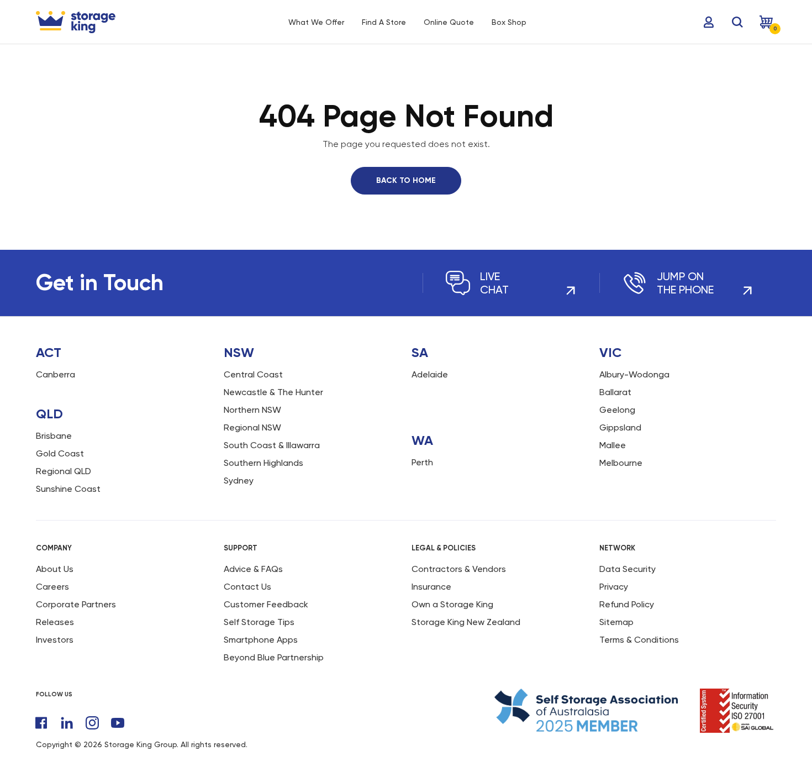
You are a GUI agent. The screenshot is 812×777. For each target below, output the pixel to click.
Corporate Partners (76, 604)
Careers (52, 586)
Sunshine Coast (68, 489)
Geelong (617, 410)
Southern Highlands (263, 463)
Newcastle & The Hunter (273, 392)
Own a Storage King (452, 604)
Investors (54, 639)
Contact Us (247, 586)
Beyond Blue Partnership (274, 657)
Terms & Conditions (639, 639)
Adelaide (430, 374)
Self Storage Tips (259, 622)
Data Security (627, 569)
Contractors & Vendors (459, 569)
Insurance (431, 586)
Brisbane (54, 436)
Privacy (613, 586)
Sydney (239, 480)
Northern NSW (252, 410)
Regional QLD (63, 471)
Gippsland (620, 427)
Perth (422, 462)
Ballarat (615, 392)
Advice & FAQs (253, 569)
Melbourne (620, 463)
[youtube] (117, 723)
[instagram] (92, 723)
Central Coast (253, 374)
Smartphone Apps (261, 639)
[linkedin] (67, 723)
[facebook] (41, 723)
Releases (55, 622)
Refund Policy (626, 604)
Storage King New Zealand (466, 622)
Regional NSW (252, 427)
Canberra (55, 374)
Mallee (612, 445)
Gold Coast (60, 453)
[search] (737, 22)
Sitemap (616, 622)
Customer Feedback (266, 604)
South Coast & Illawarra (272, 445)
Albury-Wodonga (634, 374)
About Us (54, 569)
